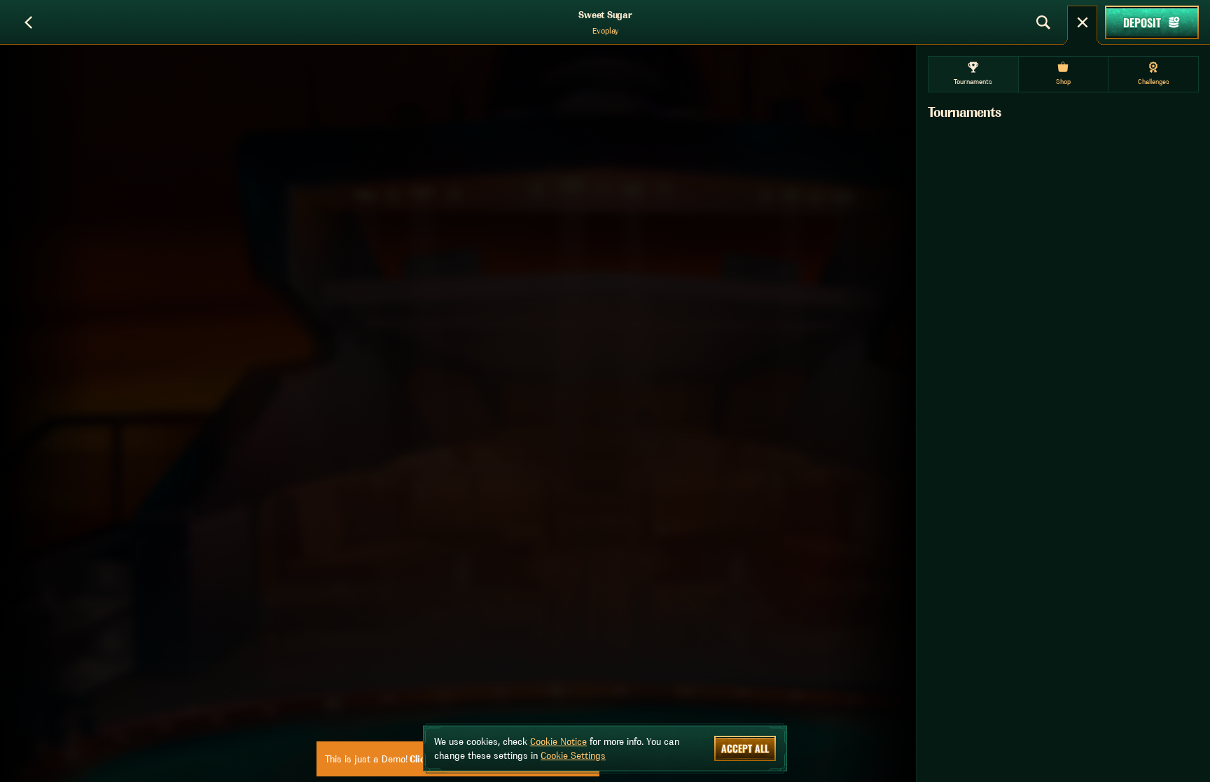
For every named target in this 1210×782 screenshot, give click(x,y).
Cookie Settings (573, 755)
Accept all (745, 748)
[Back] (28, 22)
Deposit (1142, 22)
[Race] (1082, 22)
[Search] (1043, 22)
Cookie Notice (558, 741)
